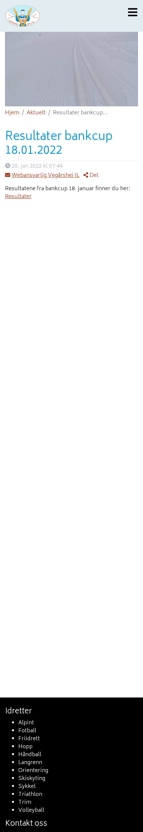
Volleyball (31, 810)
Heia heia (51, 16)
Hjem (12, 113)
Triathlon (30, 794)
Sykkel (27, 786)
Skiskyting (31, 778)
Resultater (18, 196)
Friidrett (29, 739)
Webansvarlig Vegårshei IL (45, 175)
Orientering (33, 770)
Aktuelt (36, 113)
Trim (24, 802)
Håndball (29, 754)
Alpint (26, 723)
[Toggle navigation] (131, 13)
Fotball (27, 731)
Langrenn (30, 762)
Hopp (25, 746)
